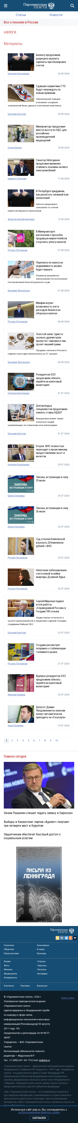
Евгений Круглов (17, 114)
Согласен (39, 1118)
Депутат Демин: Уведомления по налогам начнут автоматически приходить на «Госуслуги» (51, 712)
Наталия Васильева (18, 73)
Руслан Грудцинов (17, 250)
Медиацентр (10, 973)
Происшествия (11, 953)
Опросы (41, 961)
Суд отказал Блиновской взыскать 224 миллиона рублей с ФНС (50, 542)
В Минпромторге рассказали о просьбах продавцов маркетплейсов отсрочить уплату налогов (51, 237)
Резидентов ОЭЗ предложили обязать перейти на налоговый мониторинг (49, 380)
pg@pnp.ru (44, 1060)
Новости (56, 15)
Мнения (8, 969)
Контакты (9, 985)
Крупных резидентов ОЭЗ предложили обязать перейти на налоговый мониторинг (51, 681)
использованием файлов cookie (39, 1112)
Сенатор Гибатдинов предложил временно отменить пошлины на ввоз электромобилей (52, 165)
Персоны (42, 965)
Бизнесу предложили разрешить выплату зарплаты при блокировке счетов (51, 60)
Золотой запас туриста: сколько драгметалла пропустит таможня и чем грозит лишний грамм (51, 339)
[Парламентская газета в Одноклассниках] (71, 938)
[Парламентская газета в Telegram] (66, 938)
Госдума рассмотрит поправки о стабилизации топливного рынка (51, 648)
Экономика (43, 945)
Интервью (42, 973)
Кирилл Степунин (17, 178)
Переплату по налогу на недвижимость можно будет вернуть (49, 266)
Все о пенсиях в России (21, 22)
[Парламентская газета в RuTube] (75, 938)
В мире (40, 949)
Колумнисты (10, 977)
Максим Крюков (16, 694)
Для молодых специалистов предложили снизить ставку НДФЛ (51, 409)
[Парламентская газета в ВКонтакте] (62, 938)
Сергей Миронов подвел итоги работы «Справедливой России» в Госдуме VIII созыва (51, 606)
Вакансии (42, 985)
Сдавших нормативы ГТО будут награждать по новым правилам (51, 89)
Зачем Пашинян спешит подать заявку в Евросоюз (38, 813)
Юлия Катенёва (16, 495)
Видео (7, 961)
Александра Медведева (21, 219)
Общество (9, 949)
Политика (9, 945)
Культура (41, 953)
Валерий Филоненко (19, 290)
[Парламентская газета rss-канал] (57, 938)
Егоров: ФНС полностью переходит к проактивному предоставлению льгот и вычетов (51, 451)
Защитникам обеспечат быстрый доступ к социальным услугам (32, 836)
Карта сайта (67, 998)
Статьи (21, 15)
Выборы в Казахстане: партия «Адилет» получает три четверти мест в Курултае (36, 823)
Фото (6, 965)
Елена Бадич (15, 147)
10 (56, 740)
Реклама (25, 985)
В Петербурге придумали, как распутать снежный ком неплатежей (52, 194)
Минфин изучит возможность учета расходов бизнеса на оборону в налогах (48, 308)
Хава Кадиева (15, 725)
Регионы (41, 969)
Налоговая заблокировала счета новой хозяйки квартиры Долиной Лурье (51, 573)
